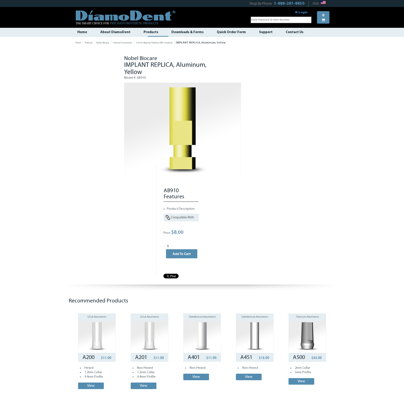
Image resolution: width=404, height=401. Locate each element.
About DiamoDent (115, 32)
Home (82, 32)
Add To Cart (182, 253)
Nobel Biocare (102, 43)
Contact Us (294, 32)
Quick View (97, 329)
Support (266, 32)
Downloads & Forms (187, 32)
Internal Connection (122, 43)
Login (302, 12)
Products (151, 32)
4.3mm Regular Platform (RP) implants (154, 43)
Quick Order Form (231, 32)
